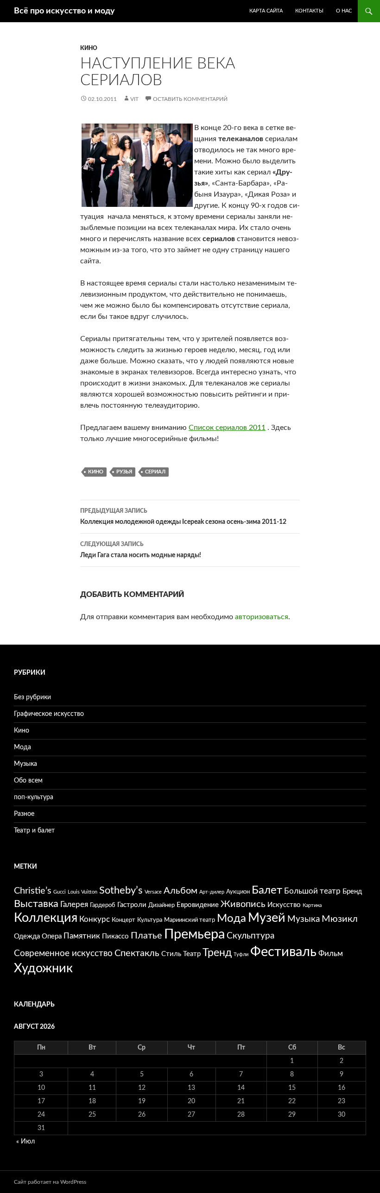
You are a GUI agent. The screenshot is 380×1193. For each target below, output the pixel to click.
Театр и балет (34, 830)
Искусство (284, 904)
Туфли (241, 954)
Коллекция (45, 918)
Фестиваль (283, 952)
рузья (124, 471)
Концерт (123, 920)
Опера (52, 936)
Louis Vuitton (82, 892)
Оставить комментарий (190, 99)
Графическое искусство (49, 714)
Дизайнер (161, 905)
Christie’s (32, 890)
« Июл (25, 1141)
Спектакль (136, 953)
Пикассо (115, 936)
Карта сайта (266, 10)
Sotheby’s (121, 890)
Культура (149, 920)
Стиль (171, 954)
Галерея (74, 904)
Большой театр (312, 891)
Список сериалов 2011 (227, 427)
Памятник (81, 936)
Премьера (194, 934)
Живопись (243, 904)
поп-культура (33, 797)
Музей (266, 918)
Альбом (180, 890)
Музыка (25, 764)
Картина (312, 905)
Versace (153, 892)
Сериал (155, 471)
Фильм (330, 953)
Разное (24, 814)
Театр (192, 954)
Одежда (27, 936)
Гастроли (131, 904)
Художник (43, 968)
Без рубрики (32, 697)
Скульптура (250, 936)
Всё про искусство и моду (64, 11)
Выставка (36, 904)
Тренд (217, 953)
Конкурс (94, 919)
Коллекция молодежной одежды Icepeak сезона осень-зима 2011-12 (183, 516)
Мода (22, 747)
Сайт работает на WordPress (50, 1182)
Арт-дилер (211, 892)
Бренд (352, 891)
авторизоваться (261, 617)
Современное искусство (63, 953)
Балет (267, 890)
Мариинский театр (189, 920)
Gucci (59, 892)
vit (134, 99)
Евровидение (198, 904)
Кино (88, 48)
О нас (344, 10)
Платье (146, 935)
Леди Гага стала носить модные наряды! (140, 550)
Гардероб (102, 905)
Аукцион (238, 892)
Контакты (309, 10)
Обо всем (28, 780)
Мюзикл (340, 919)
